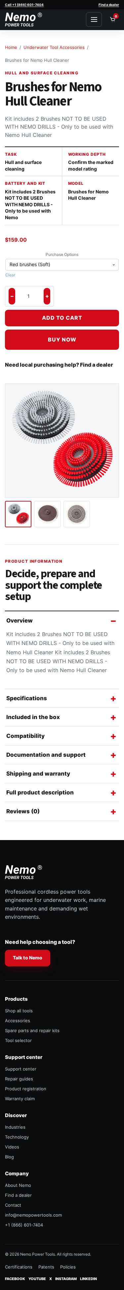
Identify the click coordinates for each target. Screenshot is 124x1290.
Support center (20, 1068)
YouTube (37, 1278)
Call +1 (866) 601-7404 (24, 5)
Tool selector (18, 1040)
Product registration (25, 1088)
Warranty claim (20, 1098)
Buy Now (62, 339)
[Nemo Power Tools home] (23, 19)
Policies (68, 1267)
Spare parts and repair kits (32, 1030)
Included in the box (33, 717)
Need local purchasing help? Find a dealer (59, 364)
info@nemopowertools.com (33, 1215)
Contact (13, 1205)
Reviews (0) (23, 811)
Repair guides (19, 1078)
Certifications (18, 1267)
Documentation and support (46, 754)
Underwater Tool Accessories (54, 47)
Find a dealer (109, 5)
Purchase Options (62, 254)
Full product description (40, 792)
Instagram (66, 1278)
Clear (10, 274)
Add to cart (62, 317)
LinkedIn (88, 1278)
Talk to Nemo (27, 957)
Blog (9, 1156)
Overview (19, 620)
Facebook (15, 1278)
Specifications (26, 698)
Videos (12, 1146)
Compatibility (25, 736)
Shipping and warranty (38, 773)
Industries (15, 1127)
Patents (46, 1267)
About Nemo (18, 1185)
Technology (17, 1137)
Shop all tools (19, 1010)
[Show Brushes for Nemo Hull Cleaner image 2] (47, 514)
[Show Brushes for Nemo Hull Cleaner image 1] (18, 514)
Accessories (17, 1020)
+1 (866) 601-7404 (24, 1225)
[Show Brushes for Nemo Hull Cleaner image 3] (76, 514)
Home (11, 47)
